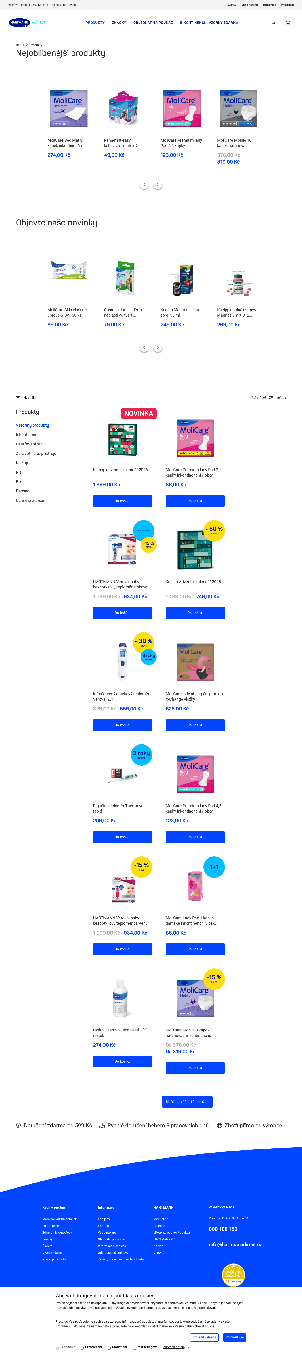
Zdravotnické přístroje (36, 453)
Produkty (95, 23)
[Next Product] (157, 184)
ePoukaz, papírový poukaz (172, 1232)
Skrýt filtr (29, 397)
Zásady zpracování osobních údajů (122, 1259)
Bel (19, 481)
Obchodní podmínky (112, 1239)
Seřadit (281, 397)
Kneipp (22, 462)
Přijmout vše (235, 1337)
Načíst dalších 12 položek (187, 1102)
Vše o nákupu (249, 4)
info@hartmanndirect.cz (235, 1244)
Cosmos (159, 1226)
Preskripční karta (54, 1259)
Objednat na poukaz (153, 23)
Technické (67, 1347)
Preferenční (93, 1347)
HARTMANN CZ (164, 1239)
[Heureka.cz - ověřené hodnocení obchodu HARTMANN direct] (233, 1275)
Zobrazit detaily (174, 1347)
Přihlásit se (287, 4)
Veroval (159, 1252)
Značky (119, 23)
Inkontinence (28, 434)
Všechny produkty (32, 425)
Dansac (23, 491)
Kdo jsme (104, 1219)
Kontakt (103, 1226)
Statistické (120, 1347)
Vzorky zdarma (52, 1252)
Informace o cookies (112, 1246)
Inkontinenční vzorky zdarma (209, 23)
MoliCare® (161, 1219)
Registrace (269, 4)
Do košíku (123, 501)
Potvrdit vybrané (204, 1337)
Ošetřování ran (29, 444)
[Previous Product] (144, 184)
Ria (19, 472)
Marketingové (148, 1347)
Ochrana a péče (30, 500)
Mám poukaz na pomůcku (60, 1219)
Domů (20, 45)
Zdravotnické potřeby (57, 1232)
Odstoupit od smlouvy (113, 1252)
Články (232, 4)
